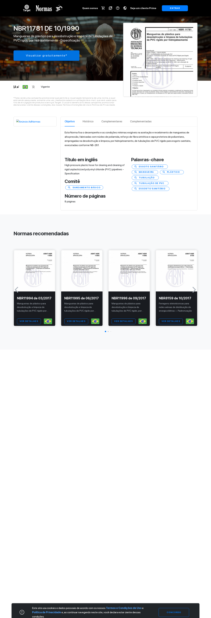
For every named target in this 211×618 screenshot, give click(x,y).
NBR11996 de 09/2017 (129, 298)
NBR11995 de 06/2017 (81, 298)
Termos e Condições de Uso (124, 608)
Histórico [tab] (88, 121)
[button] (105, 331)
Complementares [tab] (111, 121)
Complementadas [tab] (140, 121)
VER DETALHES (29, 321)
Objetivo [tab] (70, 121)
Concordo (174, 612)
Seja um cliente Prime (143, 8)
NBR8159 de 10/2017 (175, 298)
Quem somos (90, 8)
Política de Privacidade (46, 612)
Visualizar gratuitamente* (46, 55)
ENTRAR (175, 8)
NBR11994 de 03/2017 (34, 298)
